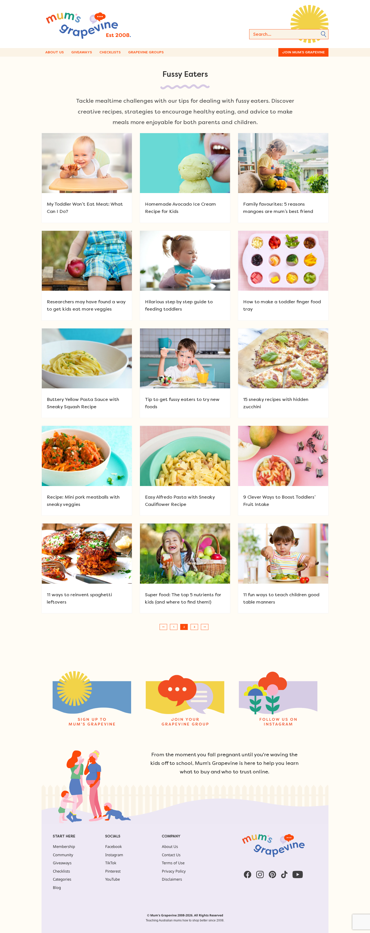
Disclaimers (172, 879)
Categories (62, 879)
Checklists (110, 52)
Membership (64, 846)
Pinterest (113, 871)
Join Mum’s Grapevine (303, 52)
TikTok (110, 862)
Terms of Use (173, 862)
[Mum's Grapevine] (104, 24)
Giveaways (81, 52)
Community (63, 854)
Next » (204, 627)
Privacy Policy (174, 871)
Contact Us (171, 854)
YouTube (112, 879)
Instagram (114, 854)
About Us (54, 52)
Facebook (113, 846)
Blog (57, 887)
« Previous (163, 627)
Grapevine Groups (146, 52)
